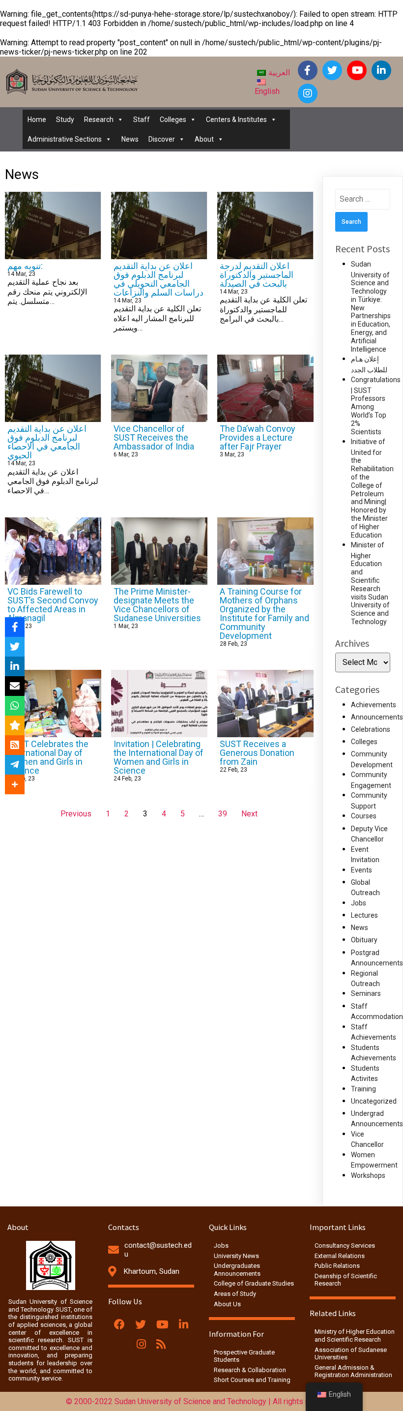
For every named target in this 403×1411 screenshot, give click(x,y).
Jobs (358, 903)
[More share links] (15, 784)
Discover (161, 139)
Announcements (377, 717)
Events (361, 870)
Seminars (366, 993)
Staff (141, 119)
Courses (363, 816)
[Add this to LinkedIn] (15, 666)
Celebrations (370, 729)
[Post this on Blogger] (15, 745)
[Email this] (15, 686)
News (130, 139)
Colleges (173, 119)
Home (37, 119)
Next (249, 813)
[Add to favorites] (15, 725)
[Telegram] (15, 765)
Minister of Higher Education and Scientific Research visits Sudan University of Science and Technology (370, 583)
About (204, 139)
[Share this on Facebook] (15, 627)
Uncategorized (374, 1101)
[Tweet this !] (15, 647)
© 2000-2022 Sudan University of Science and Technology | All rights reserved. (202, 1401)
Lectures (364, 915)
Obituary (364, 940)
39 (222, 813)
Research (99, 119)
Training (363, 1089)
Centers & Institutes (236, 119)
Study (65, 119)
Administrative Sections (65, 139)
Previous (75, 813)
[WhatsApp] (15, 706)
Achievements (373, 705)
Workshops (368, 1175)
